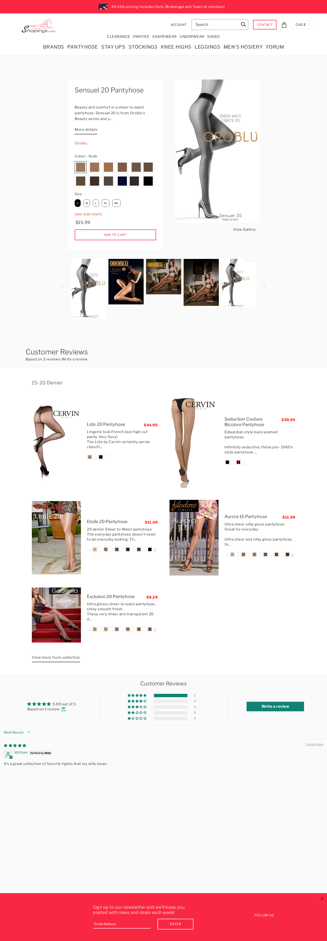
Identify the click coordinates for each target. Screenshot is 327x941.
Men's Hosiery (243, 47)
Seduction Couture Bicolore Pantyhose (244, 421)
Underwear (192, 36)
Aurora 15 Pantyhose (246, 516)
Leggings (207, 47)
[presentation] (155, 550)
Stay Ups (113, 47)
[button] (137, 695)
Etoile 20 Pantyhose (107, 521)
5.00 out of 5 (64, 704)
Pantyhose (82, 47)
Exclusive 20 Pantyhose (111, 596)
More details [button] (86, 129)
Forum (275, 47)
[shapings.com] (39, 25)
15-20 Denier (47, 383)
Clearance (118, 36)
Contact (265, 25)
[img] (15, 745)
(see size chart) (88, 214)
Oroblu (81, 143)
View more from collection (56, 657)
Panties (141, 36)
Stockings (143, 47)
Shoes (213, 36)
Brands (53, 47)
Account (179, 25)
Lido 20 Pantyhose (106, 424)
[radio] (81, 167)
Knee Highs (176, 47)
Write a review (75, 359)
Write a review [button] (275, 706)
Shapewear (164, 36)
